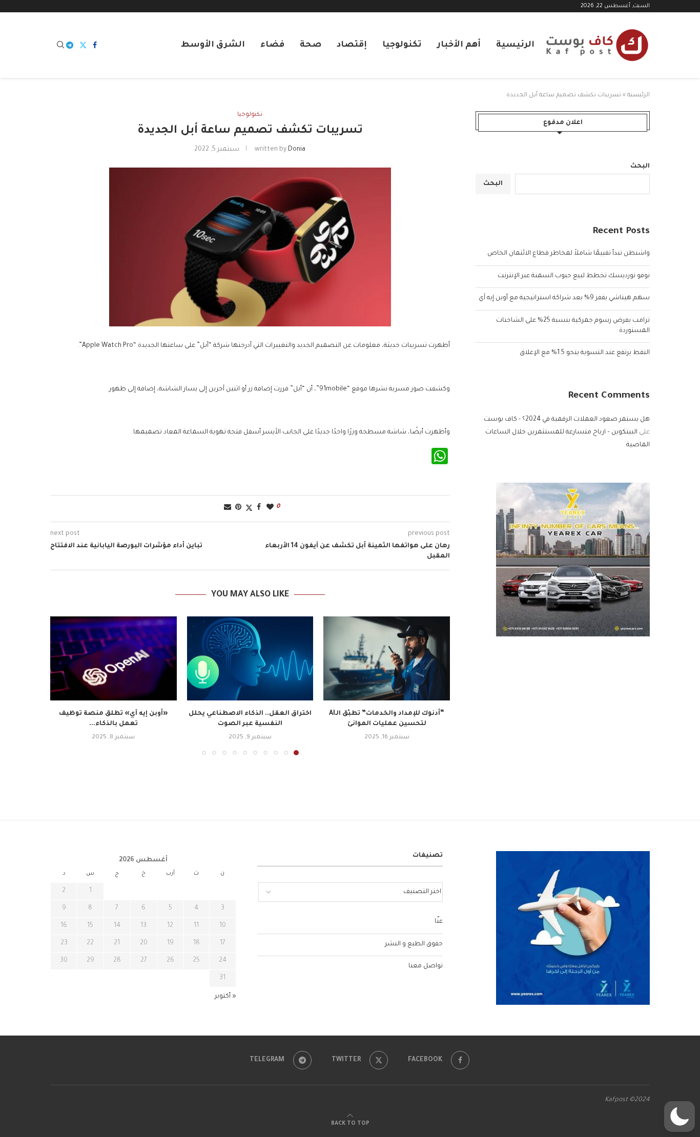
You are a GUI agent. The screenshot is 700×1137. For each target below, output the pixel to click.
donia (296, 149)
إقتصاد (352, 45)
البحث (640, 166)
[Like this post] (270, 508)
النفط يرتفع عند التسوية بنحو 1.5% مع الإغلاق (585, 353)
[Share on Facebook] (259, 508)
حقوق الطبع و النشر (414, 944)
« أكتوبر (225, 996)
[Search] (60, 45)
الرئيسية (515, 45)
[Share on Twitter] (249, 508)
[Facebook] (94, 45)
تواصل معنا (425, 966)
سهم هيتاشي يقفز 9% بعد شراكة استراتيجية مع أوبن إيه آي (564, 298)
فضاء (272, 45)
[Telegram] (70, 45)
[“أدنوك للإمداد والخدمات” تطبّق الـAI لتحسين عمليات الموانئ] (386, 658)
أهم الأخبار (459, 45)
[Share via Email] (227, 508)
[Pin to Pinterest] (238, 508)
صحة (310, 45)
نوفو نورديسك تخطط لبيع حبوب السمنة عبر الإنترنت (574, 276)
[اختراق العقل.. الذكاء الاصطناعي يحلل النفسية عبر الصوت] (250, 658)
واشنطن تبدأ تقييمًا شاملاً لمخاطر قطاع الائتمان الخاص (568, 253)
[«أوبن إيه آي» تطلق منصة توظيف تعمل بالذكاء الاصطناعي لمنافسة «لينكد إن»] (113, 658)
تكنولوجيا (402, 45)
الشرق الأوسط (213, 45)
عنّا (439, 921)
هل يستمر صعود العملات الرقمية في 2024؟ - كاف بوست (567, 419)
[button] (64, 685)
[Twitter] (83, 45)
